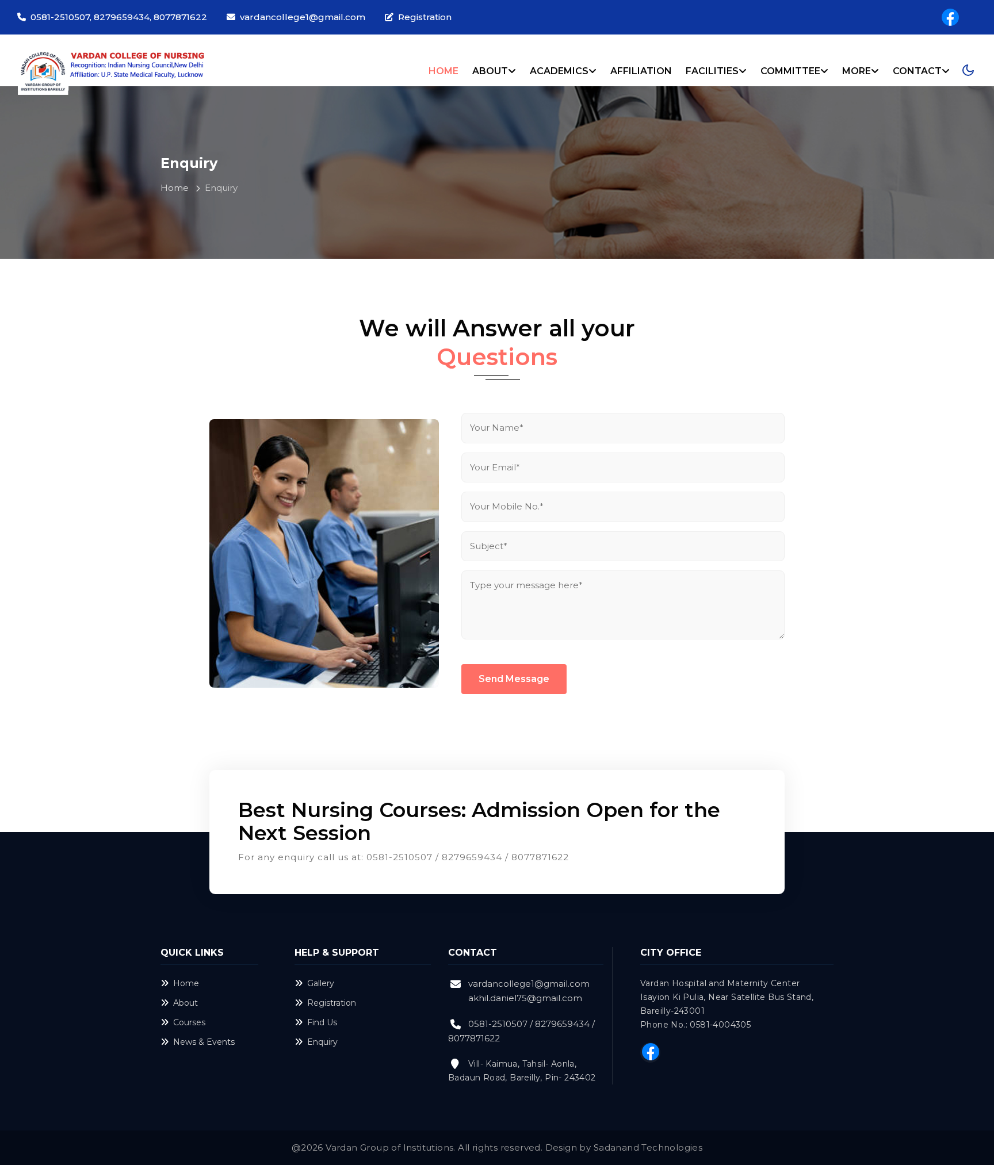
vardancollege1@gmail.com (302, 17)
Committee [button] (790, 71)
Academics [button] (559, 71)
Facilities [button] (712, 71)
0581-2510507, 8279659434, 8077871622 (118, 17)
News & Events (204, 1042)
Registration (425, 17)
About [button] (490, 71)
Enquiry (322, 1042)
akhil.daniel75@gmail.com (525, 997)
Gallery (320, 983)
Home (443, 70)
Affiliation (641, 71)
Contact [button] (917, 71)
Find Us (322, 1022)
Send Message (514, 678)
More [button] (856, 71)
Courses (189, 1022)
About (185, 1003)
